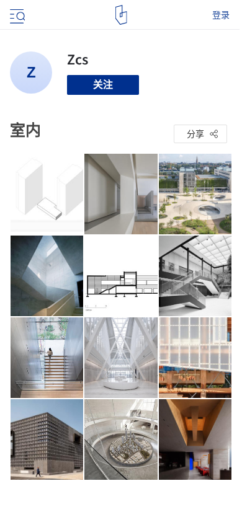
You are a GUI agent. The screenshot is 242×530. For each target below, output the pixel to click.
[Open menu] (16, 15)
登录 (221, 15)
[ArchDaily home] (121, 15)
